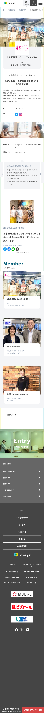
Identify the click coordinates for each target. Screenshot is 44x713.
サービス (22, 525)
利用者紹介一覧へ (11, 415)
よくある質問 (22, 546)
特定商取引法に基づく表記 (32, 572)
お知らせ (22, 539)
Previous (1, 174)
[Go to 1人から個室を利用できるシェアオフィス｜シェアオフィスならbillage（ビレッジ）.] (3, 10)
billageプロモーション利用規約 (32, 565)
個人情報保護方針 (11, 572)
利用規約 (12, 564)
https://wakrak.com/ (22, 109)
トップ (22, 511)
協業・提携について (31, 577)
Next (40, 174)
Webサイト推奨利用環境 (12, 577)
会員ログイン (31, 583)
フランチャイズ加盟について (12, 583)
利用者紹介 (22, 532)
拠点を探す (7, 464)
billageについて (22, 518)
